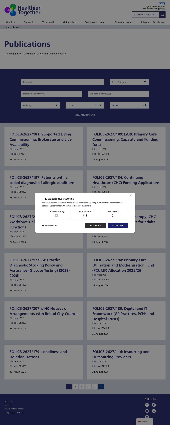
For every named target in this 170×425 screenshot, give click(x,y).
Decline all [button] (95, 225)
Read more (86, 205)
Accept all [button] (117, 225)
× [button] (131, 195)
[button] (50, 225)
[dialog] (85, 212)
